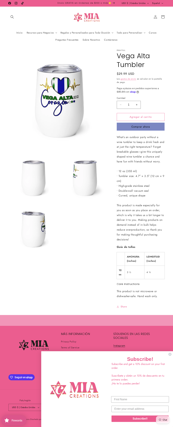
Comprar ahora (140, 127)
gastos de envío (128, 78)
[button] (12, 17)
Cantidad (121, 98)
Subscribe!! (140, 418)
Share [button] (124, 306)
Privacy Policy (68, 341)
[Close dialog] (170, 354)
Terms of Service (70, 347)
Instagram (119, 345)
